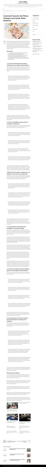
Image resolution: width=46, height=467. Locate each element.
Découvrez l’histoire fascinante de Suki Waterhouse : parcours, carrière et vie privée (24, 427)
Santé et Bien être (35, 29)
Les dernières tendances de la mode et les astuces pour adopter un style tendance (17, 460)
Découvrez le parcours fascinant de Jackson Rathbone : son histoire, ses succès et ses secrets (25, 432)
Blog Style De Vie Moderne (23, 3)
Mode (33, 27)
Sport (33, 31)
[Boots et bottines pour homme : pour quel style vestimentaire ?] (25, 417)
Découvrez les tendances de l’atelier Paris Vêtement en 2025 (37, 44)
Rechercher (34, 34)
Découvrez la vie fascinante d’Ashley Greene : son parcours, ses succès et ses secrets (12, 432)
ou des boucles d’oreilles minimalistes (12, 241)
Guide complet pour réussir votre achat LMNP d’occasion (37, 51)
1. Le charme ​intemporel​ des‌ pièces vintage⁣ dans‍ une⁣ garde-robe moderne (17, 52)
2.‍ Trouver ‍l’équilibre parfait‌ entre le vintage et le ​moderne (15, 53)
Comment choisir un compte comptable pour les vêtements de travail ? (37, 48)
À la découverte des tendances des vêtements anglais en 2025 (37, 41)
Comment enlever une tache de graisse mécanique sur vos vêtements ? (37, 46)
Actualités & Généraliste (12, 13)
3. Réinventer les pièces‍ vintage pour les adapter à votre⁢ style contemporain (18, 54)
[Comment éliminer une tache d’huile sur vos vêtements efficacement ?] (12, 417)
